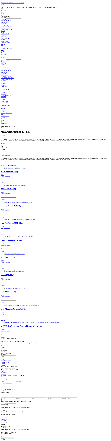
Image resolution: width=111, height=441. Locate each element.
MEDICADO (4, 73)
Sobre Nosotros (48, 7)
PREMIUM (4, 72)
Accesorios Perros (5, 105)
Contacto (54, 7)
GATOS (14, 7)
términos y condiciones (10, 403)
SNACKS (19, 7)
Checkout (3, 428)
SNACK (3, 83)
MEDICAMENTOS (6, 95)
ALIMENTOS (4, 67)
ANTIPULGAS (5, 89)
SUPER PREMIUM (6, 70)
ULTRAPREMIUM (6, 76)
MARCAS (4, 7)
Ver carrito (3, 420)
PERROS (9, 7)
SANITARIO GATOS (6, 79)
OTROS (3, 85)
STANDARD (4, 75)
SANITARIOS (4, 101)
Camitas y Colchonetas (6, 113)
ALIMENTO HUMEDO (7, 78)
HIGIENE (32, 7)
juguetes (3, 108)
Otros (2, 110)
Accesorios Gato (5, 111)
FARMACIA (25, 7)
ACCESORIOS (39, 7)
